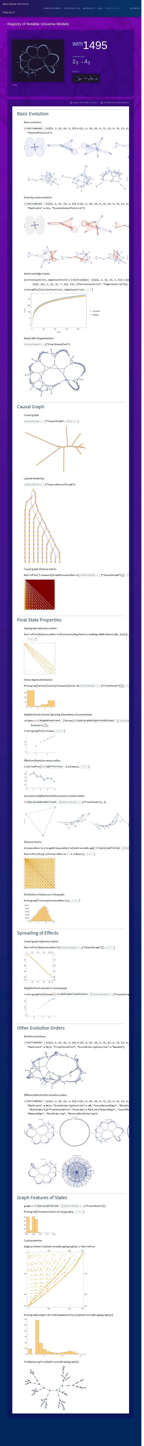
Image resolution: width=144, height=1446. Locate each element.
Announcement (52, 8)
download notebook (116, 103)
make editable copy (85, 103)
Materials (89, 8)
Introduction (72, 8)
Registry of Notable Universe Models (38, 24)
